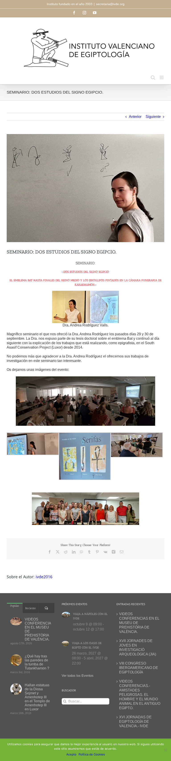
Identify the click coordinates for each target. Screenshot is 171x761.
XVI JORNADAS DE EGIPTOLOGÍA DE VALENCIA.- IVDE (135, 721)
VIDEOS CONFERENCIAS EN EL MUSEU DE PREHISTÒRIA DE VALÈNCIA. (38, 629)
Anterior (135, 116)
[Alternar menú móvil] (162, 77)
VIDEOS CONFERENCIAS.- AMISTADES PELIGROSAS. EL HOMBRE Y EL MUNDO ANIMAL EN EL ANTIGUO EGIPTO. (139, 694)
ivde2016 (44, 576)
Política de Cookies (92, 754)
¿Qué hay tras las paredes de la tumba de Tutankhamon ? (37, 662)
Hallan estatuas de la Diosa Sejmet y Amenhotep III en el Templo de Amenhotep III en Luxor (37, 697)
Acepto (71, 754)
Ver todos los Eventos (78, 675)
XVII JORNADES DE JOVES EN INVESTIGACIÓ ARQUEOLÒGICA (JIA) (137, 647)
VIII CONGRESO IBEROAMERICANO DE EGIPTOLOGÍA (138, 667)
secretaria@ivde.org (110, 4)
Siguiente (153, 116)
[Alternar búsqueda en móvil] (153, 77)
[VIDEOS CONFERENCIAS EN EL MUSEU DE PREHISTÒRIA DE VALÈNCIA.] (16, 621)
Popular (14, 605)
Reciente (30, 608)
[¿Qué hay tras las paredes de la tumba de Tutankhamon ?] (16, 660)
